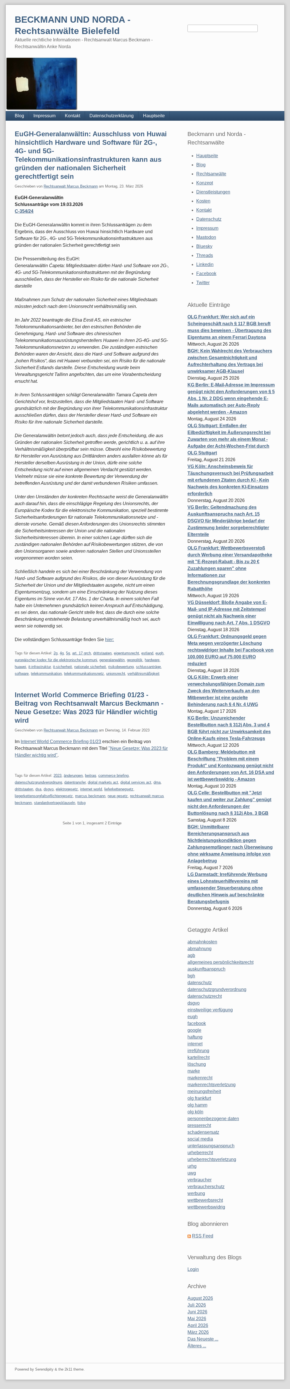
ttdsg (81, 803)
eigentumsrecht (126, 653)
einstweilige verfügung (210, 1009)
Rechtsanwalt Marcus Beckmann (71, 186)
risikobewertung (121, 667)
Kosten (203, 201)
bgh (191, 975)
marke (193, 1071)
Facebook (206, 273)
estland (147, 653)
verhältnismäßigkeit (143, 673)
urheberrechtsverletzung (211, 1159)
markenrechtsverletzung (211, 1084)
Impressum (44, 115)
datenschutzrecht (204, 996)
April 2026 (197, 1325)
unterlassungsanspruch (210, 1145)
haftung (194, 1037)
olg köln (195, 1111)
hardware (152, 660)
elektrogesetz (67, 789)
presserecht (199, 1125)
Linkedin (205, 264)
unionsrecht (115, 673)
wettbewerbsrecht (205, 1200)
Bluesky (204, 246)
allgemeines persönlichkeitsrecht (220, 962)
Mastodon (206, 237)
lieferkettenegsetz (118, 789)
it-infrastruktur (39, 667)
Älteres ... (196, 1345)
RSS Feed (202, 1235)
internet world (91, 789)
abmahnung (199, 948)
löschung (196, 1064)
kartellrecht (198, 1057)
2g (55, 653)
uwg (191, 1173)
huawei (20, 667)
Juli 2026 (196, 1305)
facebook (196, 1023)
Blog (19, 115)
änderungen (73, 775)
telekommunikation (46, 673)
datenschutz (199, 982)
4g (62, 653)
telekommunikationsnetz (84, 673)
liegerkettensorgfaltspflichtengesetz (44, 796)
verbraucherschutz (206, 1186)
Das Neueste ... (202, 1339)
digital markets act (103, 782)
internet (194, 1043)
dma (157, 782)
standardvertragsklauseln (54, 803)
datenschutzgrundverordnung (38, 782)
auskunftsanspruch (206, 969)
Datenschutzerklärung (111, 115)
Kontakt (72, 115)
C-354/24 (24, 211)
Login (193, 1269)
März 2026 (198, 1332)
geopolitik (134, 660)
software (22, 673)
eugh (159, 653)
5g (68, 653)
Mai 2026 (196, 1318)
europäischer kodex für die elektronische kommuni (56, 660)
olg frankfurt (199, 1098)
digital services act (135, 782)
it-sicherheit (62, 667)
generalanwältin (112, 660)
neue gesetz (118, 796)
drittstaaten (102, 653)
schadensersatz (203, 1132)
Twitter (203, 282)
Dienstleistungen (213, 192)
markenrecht (199, 1077)
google (194, 1030)
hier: (109, 639)
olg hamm (197, 1105)
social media (200, 1139)
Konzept (204, 182)
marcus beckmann (90, 796)
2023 (57, 775)
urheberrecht (200, 1152)
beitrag (90, 775)
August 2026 (200, 1298)
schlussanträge (148, 667)
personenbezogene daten (213, 1118)
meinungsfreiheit (204, 1091)
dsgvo (49, 789)
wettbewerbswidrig (206, 1207)
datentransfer (75, 782)
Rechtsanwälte (211, 173)
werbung (196, 1193)
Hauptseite (154, 115)
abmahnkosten (202, 941)
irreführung (198, 1050)
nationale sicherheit (90, 667)
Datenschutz (208, 219)
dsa (38, 789)
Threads (204, 255)
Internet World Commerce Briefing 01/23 (61, 741)
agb (191, 955)
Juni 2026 (197, 1311)
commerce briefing (113, 775)
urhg (192, 1166)
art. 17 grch (81, 653)
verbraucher (199, 1179)
